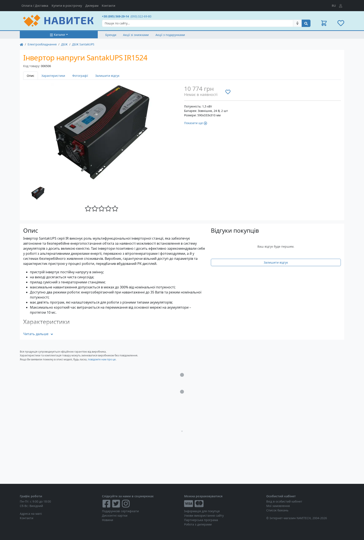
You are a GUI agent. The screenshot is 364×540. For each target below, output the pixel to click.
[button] (324, 23)
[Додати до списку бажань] (228, 92)
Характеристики (53, 76)
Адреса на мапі (31, 514)
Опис (30, 76)
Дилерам (91, 6)
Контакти (108, 6)
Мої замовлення (278, 506)
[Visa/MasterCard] (223, 503)
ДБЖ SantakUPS (83, 44)
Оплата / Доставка (34, 6)
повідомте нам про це (102, 359)
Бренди (110, 35)
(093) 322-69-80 (141, 16)
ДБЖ (64, 44)
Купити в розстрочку (67, 6)
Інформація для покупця (202, 511)
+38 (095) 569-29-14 (115, 16)
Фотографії (80, 76)
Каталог (59, 35)
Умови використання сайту (204, 515)
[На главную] (21, 44)
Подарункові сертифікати (120, 511)
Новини (107, 520)
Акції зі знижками (136, 35)
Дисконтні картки (114, 515)
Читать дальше (35, 334)
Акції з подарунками (170, 35)
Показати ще (193, 123)
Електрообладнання (42, 44)
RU (334, 6)
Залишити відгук (107, 76)
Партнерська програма (201, 520)
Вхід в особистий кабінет (284, 501)
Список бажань (277, 510)
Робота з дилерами (198, 524)
